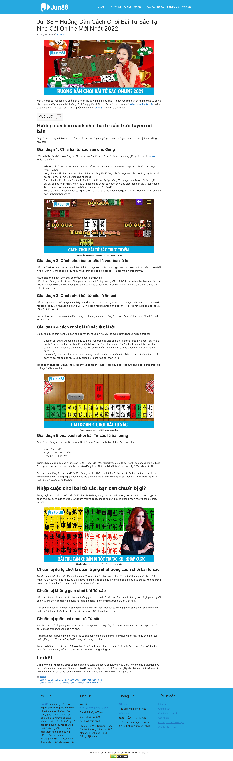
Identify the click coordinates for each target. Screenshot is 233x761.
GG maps (124, 713)
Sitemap (123, 704)
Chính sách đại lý (167, 713)
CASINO (128, 7)
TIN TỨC (186, 7)
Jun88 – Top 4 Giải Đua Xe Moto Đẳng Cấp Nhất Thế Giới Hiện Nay (70, 682)
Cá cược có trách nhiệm (171, 722)
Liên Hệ (162, 704)
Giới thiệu (163, 718)
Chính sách (164, 708)
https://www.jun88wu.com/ (94, 707)
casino (43, 677)
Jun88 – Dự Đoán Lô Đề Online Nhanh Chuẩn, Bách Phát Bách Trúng (71, 680)
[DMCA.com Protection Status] (119, 757)
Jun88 (101, 7)
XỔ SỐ (137, 7)
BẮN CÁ (151, 7)
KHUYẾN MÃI (173, 7)
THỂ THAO (116, 7)
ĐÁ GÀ (160, 7)
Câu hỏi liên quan (167, 727)
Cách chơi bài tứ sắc (141, 104)
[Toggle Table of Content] (57, 116)
